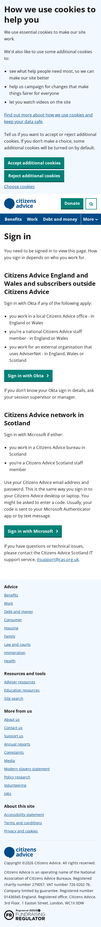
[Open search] (91, 203)
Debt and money (60, 219)
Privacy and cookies (21, 831)
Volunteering (15, 785)
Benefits (13, 219)
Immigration (14, 652)
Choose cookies (19, 186)
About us (12, 719)
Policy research (17, 777)
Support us (13, 735)
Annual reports (17, 744)
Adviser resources (19, 682)
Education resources (22, 690)
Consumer (13, 619)
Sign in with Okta (26, 376)
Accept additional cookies (34, 163)
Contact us (13, 727)
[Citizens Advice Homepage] (20, 203)
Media (9, 760)
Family (9, 636)
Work (32, 219)
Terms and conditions (23, 822)
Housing (11, 628)
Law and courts (17, 644)
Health (10, 660)
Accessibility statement (24, 814)
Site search (13, 698)
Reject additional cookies (34, 176)
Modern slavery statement (27, 768)
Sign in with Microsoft (31, 531)
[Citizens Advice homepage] (20, 852)
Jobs (7, 793)
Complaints (14, 752)
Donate (72, 203)
